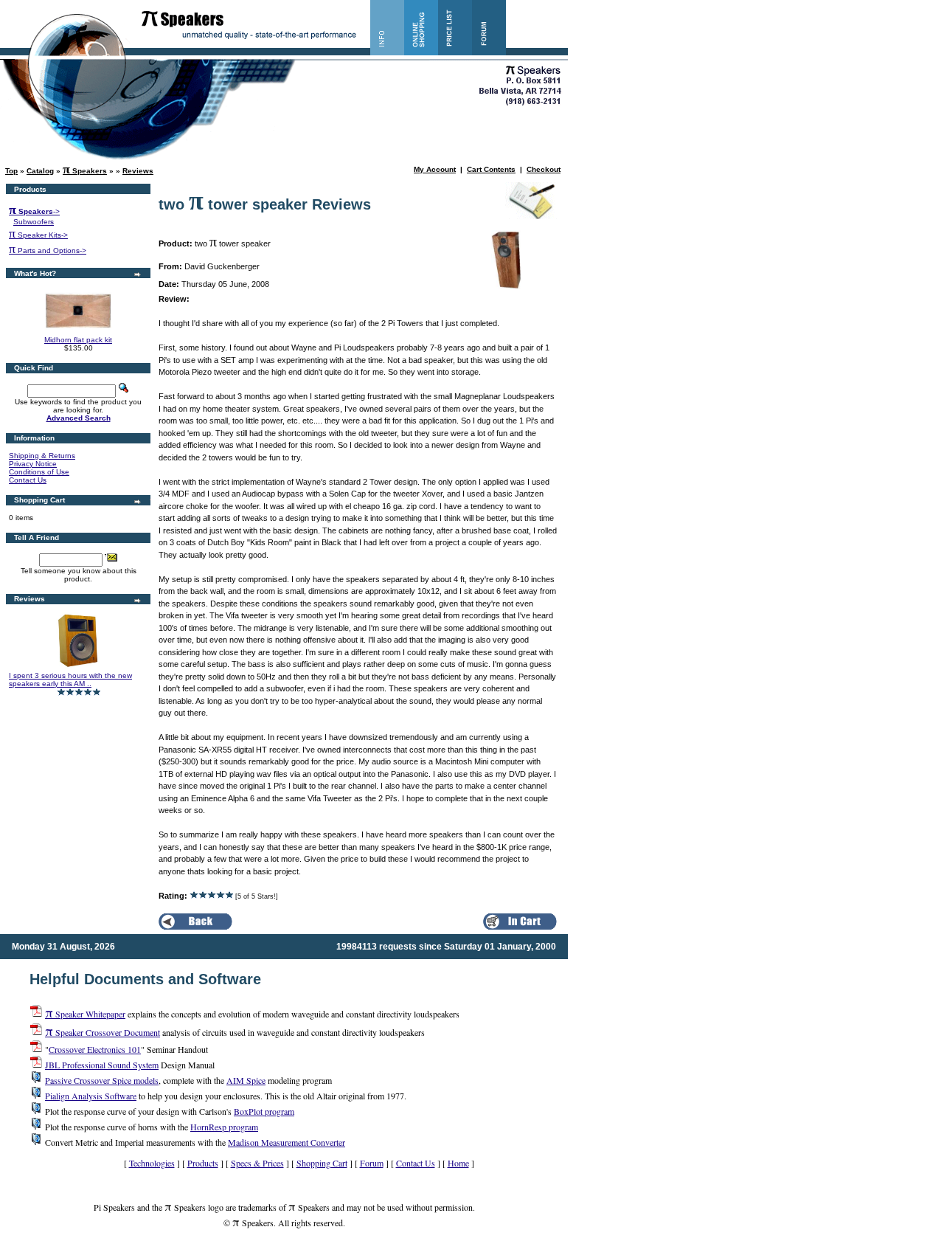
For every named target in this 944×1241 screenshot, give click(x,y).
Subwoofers (33, 222)
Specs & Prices (257, 1163)
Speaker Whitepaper (85, 1014)
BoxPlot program (264, 1111)
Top (11, 171)
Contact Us (27, 480)
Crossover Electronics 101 (95, 1049)
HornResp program (224, 1127)
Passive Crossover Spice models (102, 1080)
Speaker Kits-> (38, 235)
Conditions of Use (39, 472)
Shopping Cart (321, 1163)
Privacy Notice (33, 464)
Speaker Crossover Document (102, 1032)
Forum (372, 1163)
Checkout (543, 169)
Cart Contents (491, 169)
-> (34, 211)
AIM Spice (246, 1080)
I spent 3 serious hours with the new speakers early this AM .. (70, 679)
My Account (435, 169)
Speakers (85, 171)
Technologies (152, 1163)
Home (458, 1163)
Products (202, 1163)
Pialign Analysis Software (90, 1096)
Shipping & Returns (42, 456)
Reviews (137, 171)
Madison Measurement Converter (286, 1142)
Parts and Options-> (47, 250)
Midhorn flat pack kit (78, 340)
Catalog (40, 171)
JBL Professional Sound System (102, 1065)
